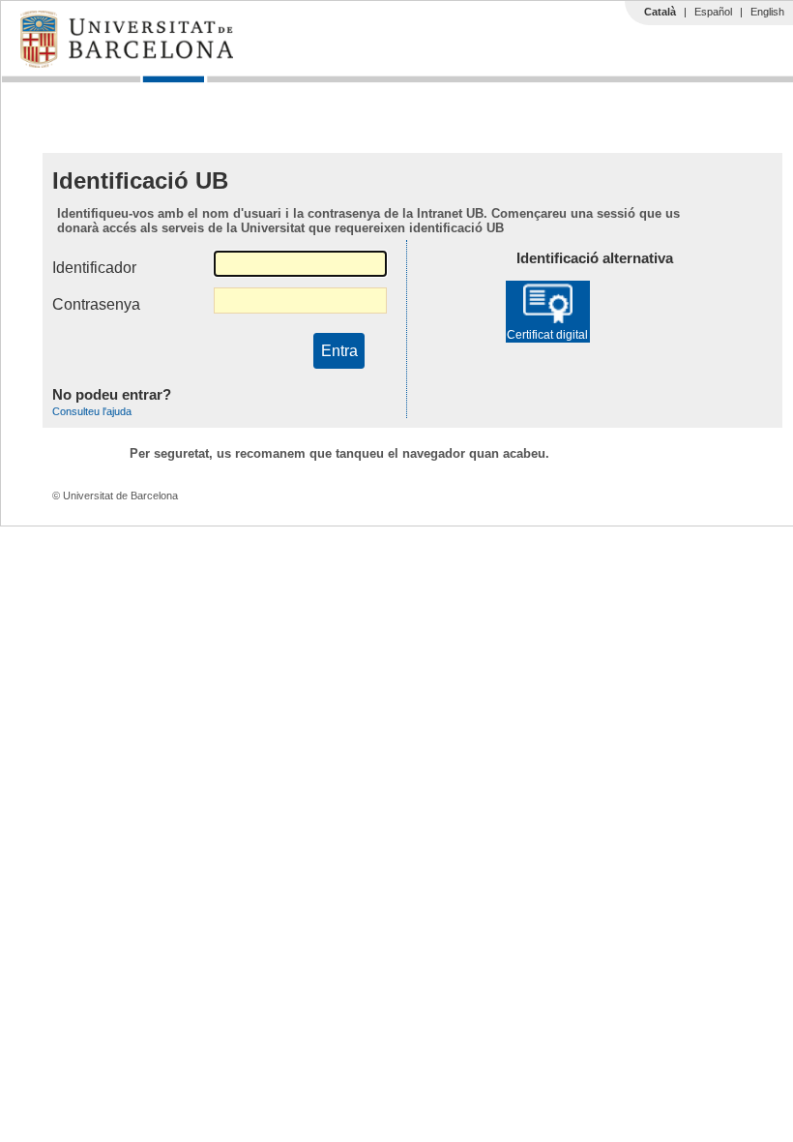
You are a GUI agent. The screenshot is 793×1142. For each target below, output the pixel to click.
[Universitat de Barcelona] (126, 63)
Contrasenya (96, 304)
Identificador (94, 267)
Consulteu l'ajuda (92, 411)
